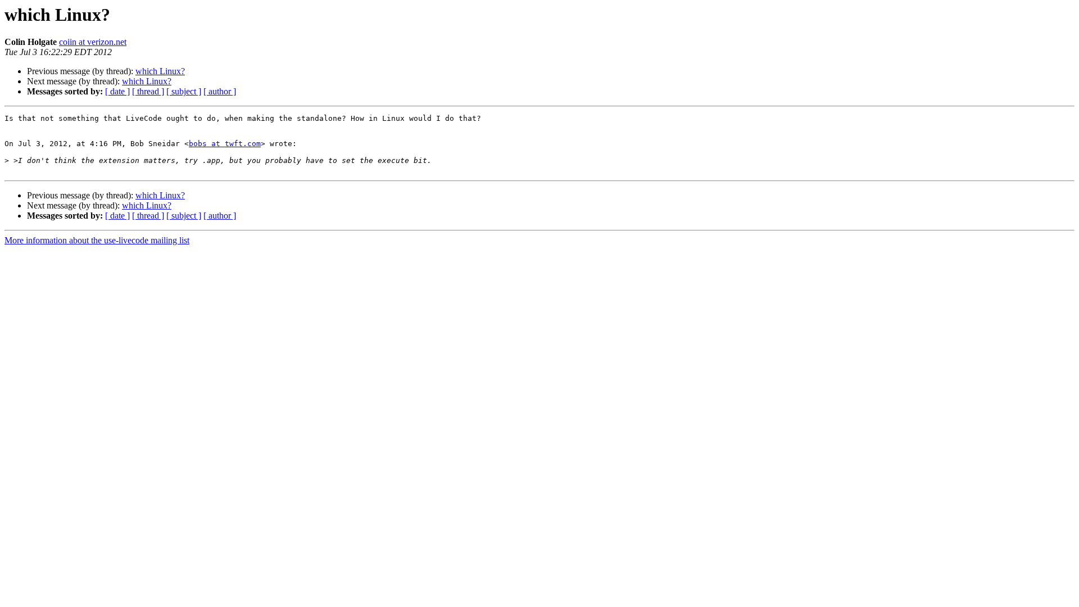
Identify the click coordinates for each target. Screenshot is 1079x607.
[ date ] (117, 91)
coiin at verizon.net (92, 42)
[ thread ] (148, 91)
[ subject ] (183, 91)
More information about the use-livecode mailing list (96, 240)
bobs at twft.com (225, 143)
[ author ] (219, 91)
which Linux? (160, 71)
